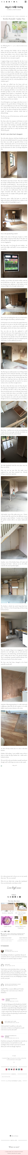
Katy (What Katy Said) (10, 1021)
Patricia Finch (8, 950)
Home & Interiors (20, 16)
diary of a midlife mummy (14, 7)
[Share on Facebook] (5, 931)
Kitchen (8, 934)
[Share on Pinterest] (9, 931)
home (8, 933)
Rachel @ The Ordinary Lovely (13, 984)
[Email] (14, 1)
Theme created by (14, 1153)
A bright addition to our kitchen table (7, 939)
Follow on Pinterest (14, 1135)
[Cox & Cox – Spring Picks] (7, 907)
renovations (4, 935)
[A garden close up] (7, 920)
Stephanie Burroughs (11, 998)
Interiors (3, 934)
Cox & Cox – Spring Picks (7, 913)
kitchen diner (13, 934)
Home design (13, 933)
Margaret (7, 964)
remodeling (20, 934)
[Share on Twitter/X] (7, 931)
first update (13, 45)
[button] (26, 1)
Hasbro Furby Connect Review (22, 939)
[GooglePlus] (14, 1070)
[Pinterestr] (9, 1070)
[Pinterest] (6, 1)
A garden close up (7, 926)
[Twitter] (1, 1)
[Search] (16, 1)
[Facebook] (9, 1)
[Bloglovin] (11, 1)
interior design (21, 933)
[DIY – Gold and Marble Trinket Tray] (20, 907)
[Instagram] (4, 1)
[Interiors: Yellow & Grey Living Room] (20, 920)
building (4, 933)
